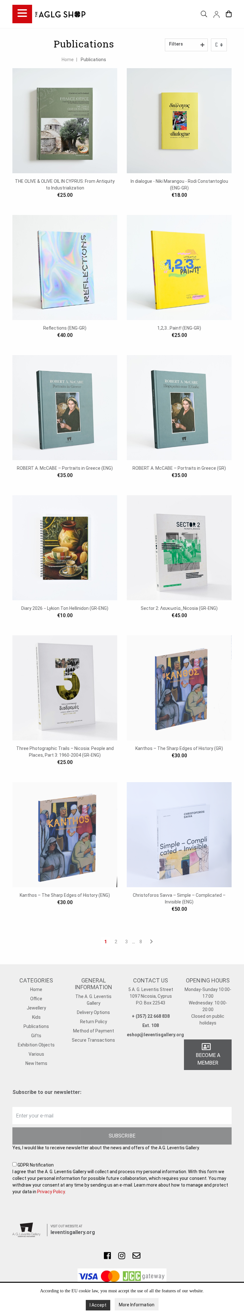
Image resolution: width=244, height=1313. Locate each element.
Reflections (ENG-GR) (64, 328)
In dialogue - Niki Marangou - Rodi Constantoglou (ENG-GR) (179, 184)
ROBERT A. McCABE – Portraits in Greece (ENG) (65, 468)
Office (36, 998)
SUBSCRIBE (122, 1136)
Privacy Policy (51, 1191)
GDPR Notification (120, 1178)
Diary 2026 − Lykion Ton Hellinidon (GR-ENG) (64, 608)
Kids (36, 1017)
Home (68, 59)
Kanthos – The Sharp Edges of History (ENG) (65, 895)
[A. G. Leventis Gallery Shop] (60, 14)
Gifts (36, 1035)
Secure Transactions (93, 1040)
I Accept (98, 1305)
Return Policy (93, 1021)
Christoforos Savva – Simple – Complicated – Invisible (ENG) (179, 898)
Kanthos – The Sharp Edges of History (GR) (179, 748)
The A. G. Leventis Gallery (93, 1000)
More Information (136, 1304)
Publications (93, 59)
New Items (36, 1063)
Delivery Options (93, 1012)
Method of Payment (93, 1030)
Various (36, 1054)
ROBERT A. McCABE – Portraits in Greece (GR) (179, 468)
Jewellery (36, 1007)
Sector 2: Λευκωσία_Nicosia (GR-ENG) (179, 608)
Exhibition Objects (36, 1044)
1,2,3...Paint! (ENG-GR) (179, 328)
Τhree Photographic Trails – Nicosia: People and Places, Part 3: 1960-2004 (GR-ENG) (65, 752)
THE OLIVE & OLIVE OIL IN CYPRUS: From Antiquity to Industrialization (65, 184)
